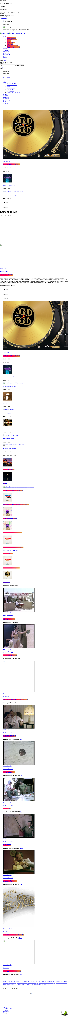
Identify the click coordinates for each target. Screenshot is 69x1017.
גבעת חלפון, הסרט (8, 615)
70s (15, 981)
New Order (34, 983)
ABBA (40, 981)
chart (52, 981)
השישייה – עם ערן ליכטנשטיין (8, 438)
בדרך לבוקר (5, 403)
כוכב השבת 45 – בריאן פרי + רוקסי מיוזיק (15, 699)
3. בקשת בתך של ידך (9, 736)
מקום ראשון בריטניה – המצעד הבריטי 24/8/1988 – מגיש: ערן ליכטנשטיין (16, 504)
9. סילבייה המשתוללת (10, 655)
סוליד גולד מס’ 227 (6, 582)
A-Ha (35, 981)
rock (8, 984)
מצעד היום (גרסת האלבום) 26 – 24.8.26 (10, 518)
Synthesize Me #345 (6, 275)
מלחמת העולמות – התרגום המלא (13, 935)
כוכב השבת (6, 696)
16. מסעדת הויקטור (9, 619)
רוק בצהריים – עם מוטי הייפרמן (8, 429)
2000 (29, 981)
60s (11, 981)
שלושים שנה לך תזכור (7, 413)
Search (20, 65)
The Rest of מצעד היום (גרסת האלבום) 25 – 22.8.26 (12, 532)
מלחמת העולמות (7, 931)
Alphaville (46, 981)
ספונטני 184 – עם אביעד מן (8, 553)
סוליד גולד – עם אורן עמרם (11, 164)
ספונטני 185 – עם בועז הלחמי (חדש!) (9, 448)
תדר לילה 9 (5, 483)
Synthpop (13, 984)
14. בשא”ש (7, 808)
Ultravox (37, 984)
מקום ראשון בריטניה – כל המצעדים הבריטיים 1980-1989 (13, 490)
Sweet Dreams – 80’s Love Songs (9, 195)
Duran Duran (12, 983)
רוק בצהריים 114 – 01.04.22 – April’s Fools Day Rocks (13, 547)
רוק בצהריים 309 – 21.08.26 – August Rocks (11, 567)
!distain (6, 981)
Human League (26, 983)
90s (25, 981)
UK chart (30, 984)
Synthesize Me (4, 271)
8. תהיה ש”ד (7, 845)
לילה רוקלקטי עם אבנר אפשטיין (8, 185)
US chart (43, 984)
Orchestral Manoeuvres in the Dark (47, 983)
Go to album (3, 18)
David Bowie (59, 981)
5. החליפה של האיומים (10, 881)
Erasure (19, 983)
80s (20, 981)
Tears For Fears (22, 984)
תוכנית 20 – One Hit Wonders (8, 469)
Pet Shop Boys (60, 983)
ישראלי (49, 984)
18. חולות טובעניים (9, 772)
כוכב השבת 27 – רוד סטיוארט (12, 971)
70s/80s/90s (6, 161)
